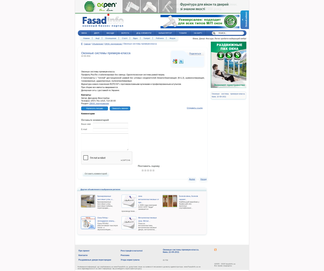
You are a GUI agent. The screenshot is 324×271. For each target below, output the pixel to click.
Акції (97, 38)
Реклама (125, 255)
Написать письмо (94, 108)
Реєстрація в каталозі (131, 251)
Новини (86, 38)
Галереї (147, 38)
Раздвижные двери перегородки (94, 260)
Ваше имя (86, 124)
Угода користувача (130, 260)
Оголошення (110, 38)
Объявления (97, 44)
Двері (96, 33)
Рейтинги (160, 38)
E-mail (84, 129)
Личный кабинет (246, 19)
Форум (172, 38)
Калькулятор (165, 33)
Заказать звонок (120, 108)
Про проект (84, 251)
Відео (135, 38)
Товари (183, 33)
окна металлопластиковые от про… (148, 199)
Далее (192, 179)
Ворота (125, 33)
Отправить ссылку (195, 108)
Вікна (84, 33)
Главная (87, 44)
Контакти (82, 255)
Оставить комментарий (96, 174)
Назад (203, 179)
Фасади (110, 33)
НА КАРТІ (198, 33)
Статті (124, 38)
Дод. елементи (143, 33)
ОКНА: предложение (113, 44)
